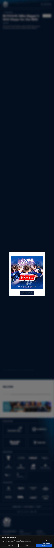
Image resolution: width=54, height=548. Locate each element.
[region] (27, 541)
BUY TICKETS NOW (26, 292)
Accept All (44, 545)
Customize (10, 545)
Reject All (27, 545)
